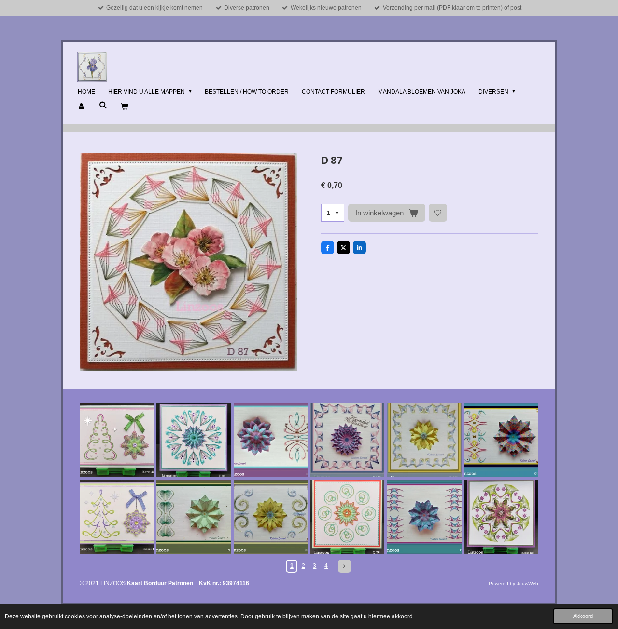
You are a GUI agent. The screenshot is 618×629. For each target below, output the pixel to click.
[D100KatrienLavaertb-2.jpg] (347, 440)
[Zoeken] (103, 105)
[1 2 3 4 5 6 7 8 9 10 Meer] (332, 213)
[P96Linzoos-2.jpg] (193, 440)
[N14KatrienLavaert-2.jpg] (193, 517)
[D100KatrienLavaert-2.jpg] (424, 440)
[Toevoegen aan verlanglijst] (438, 213)
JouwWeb (527, 583)
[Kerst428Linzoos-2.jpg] (501, 517)
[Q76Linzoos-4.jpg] (347, 517)
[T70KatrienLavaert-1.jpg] (424, 517)
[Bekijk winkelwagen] (124, 107)
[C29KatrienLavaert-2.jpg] (270, 440)
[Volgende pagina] (344, 566)
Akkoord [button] (583, 616)
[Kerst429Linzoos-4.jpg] (116, 440)
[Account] (81, 107)
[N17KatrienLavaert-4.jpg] (270, 517)
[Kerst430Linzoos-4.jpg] (116, 517)
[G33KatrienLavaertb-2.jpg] (501, 440)
